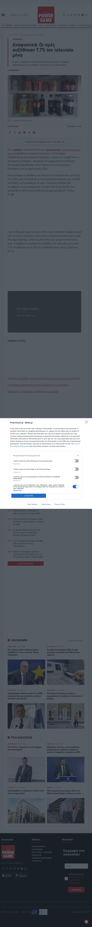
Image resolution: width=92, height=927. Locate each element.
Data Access (46, 504)
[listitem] (46, 455)
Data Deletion (32, 504)
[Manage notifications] (86, 922)
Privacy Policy (59, 504)
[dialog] (46, 463)
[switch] (76, 460)
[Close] (87, 423)
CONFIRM (28, 496)
